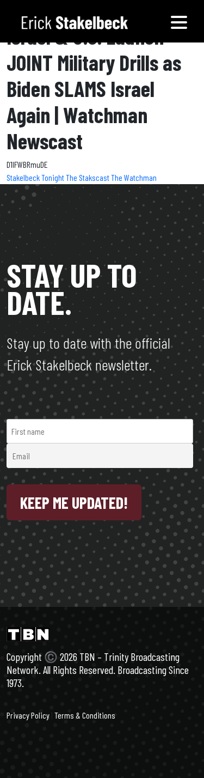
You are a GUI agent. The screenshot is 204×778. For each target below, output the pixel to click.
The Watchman (134, 177)
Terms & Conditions (84, 715)
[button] (179, 21)
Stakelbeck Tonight (36, 177)
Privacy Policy (28, 715)
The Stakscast (88, 177)
